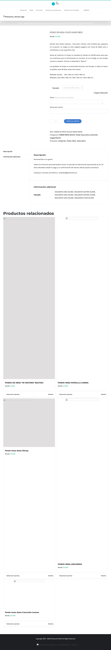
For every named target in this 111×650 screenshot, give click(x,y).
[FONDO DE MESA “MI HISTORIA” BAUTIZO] (29, 298)
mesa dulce (81, 141)
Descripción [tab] (7, 151)
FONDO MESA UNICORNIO (70, 564)
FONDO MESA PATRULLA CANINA (73, 383)
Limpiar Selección (101, 93)
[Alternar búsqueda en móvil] (103, 17)
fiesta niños (71, 141)
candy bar (62, 141)
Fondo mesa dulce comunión (87, 135)
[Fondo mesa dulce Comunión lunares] (29, 594)
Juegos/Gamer (55, 138)
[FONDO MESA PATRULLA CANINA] (82, 298)
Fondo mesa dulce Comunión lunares (22, 612)
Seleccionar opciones (65, 394)
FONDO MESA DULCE (67, 135)
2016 (59, 639)
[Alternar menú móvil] (107, 17)
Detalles (103, 394)
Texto (62, 97)
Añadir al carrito (72, 121)
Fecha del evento (56, 107)
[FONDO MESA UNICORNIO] (82, 480)
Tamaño (55, 88)
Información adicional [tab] (11, 157)
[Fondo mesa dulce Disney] (29, 423)
